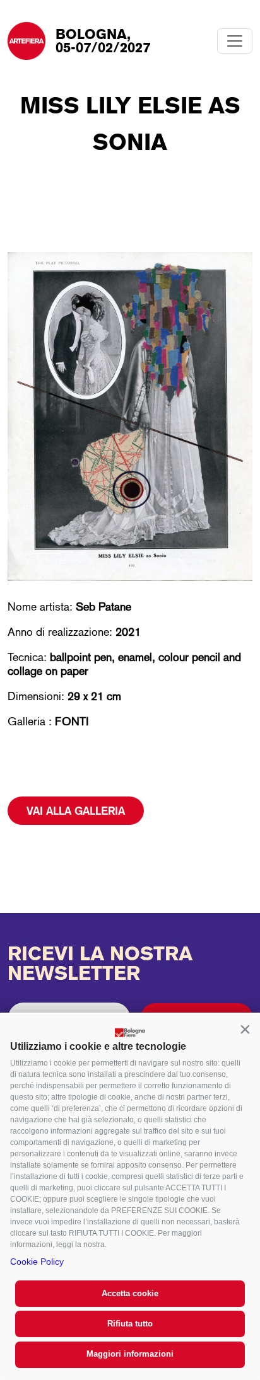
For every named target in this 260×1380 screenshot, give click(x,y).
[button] (245, 1029)
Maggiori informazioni (130, 1354)
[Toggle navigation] (234, 41)
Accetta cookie (130, 1293)
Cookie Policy (37, 1261)
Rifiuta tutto (130, 1323)
